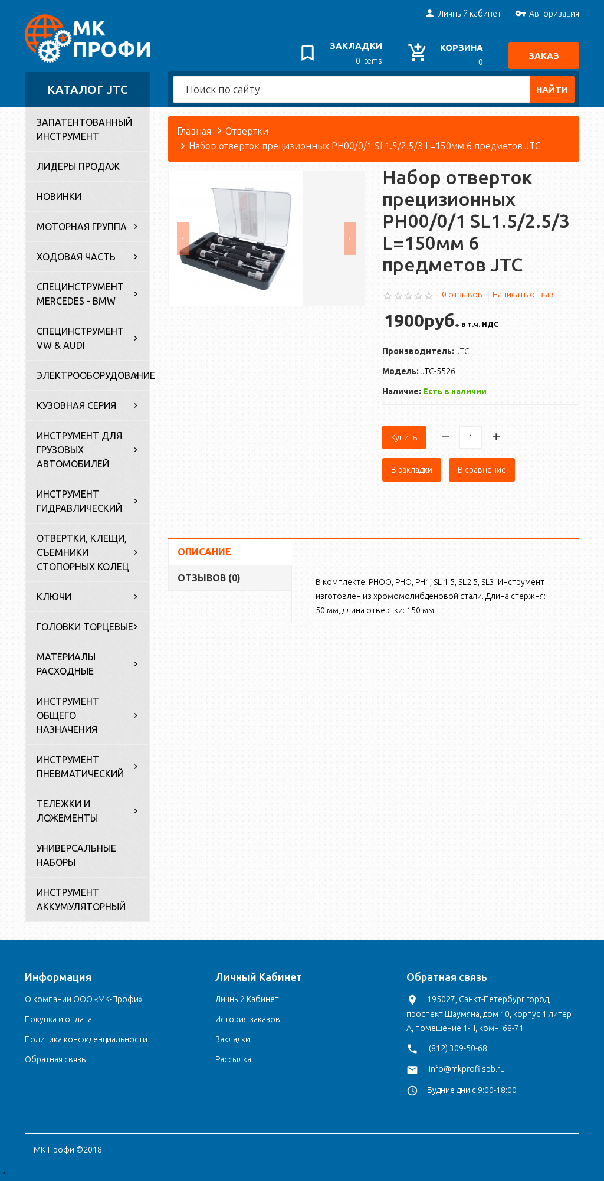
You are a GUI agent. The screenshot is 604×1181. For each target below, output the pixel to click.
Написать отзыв (523, 294)
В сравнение (482, 470)
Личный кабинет (469, 13)
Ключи (54, 596)
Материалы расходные (66, 664)
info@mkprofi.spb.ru (467, 1069)
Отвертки (246, 131)
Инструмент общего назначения (68, 715)
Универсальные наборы (76, 855)
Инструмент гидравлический (79, 501)
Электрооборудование (93, 375)
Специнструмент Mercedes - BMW (80, 294)
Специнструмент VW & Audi (80, 338)
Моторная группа (82, 226)
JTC (463, 351)
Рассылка (233, 1059)
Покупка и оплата (58, 1019)
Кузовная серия (76, 405)
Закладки (232, 1039)
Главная (194, 131)
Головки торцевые (85, 626)
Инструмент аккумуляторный (81, 899)
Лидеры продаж (78, 166)
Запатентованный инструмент (84, 129)
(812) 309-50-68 (458, 1048)
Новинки (59, 196)
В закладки (411, 470)
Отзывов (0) (209, 577)
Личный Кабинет (247, 999)
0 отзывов (462, 294)
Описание (204, 552)
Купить (404, 437)
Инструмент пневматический (80, 766)
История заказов (247, 1019)
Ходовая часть (76, 256)
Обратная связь (55, 1059)
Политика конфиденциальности (86, 1039)
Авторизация (554, 13)
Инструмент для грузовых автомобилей (79, 449)
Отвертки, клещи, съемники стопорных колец (83, 552)
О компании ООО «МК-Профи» (83, 999)
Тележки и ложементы (67, 811)
